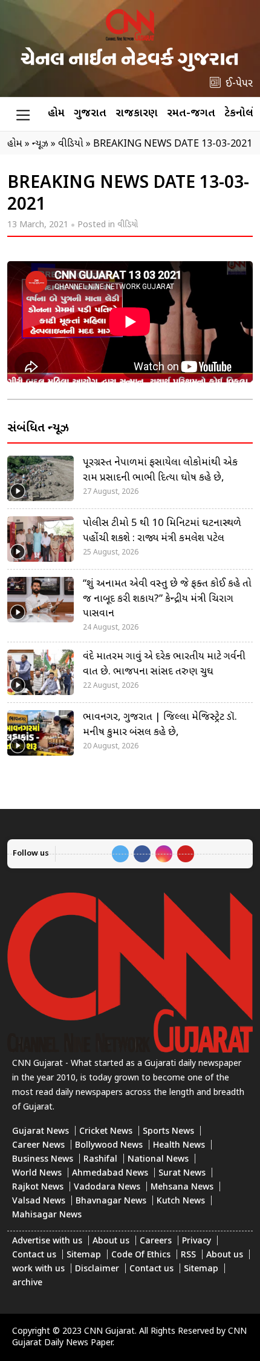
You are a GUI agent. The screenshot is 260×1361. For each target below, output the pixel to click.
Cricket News (105, 1131)
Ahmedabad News (110, 1173)
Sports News (168, 1131)
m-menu (23, 114)
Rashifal (100, 1159)
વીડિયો (127, 225)
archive (27, 1283)
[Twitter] (120, 853)
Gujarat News (40, 1131)
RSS (188, 1255)
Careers (156, 1241)
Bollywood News (109, 1145)
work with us (38, 1269)
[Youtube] (185, 853)
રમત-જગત (191, 114)
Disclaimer (97, 1269)
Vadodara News (107, 1187)
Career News (38, 1145)
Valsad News (38, 1201)
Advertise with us (47, 1241)
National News (158, 1159)
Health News (179, 1145)
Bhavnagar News (111, 1201)
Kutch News (181, 1201)
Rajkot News (37, 1187)
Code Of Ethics (141, 1255)
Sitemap (84, 1255)
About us (111, 1241)
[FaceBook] (142, 853)
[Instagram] (163, 853)
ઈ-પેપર (239, 84)
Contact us (34, 1255)
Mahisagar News (47, 1215)
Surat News (182, 1173)
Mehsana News (182, 1187)
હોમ (56, 114)
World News (37, 1173)
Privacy (196, 1241)
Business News (42, 1159)
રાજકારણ (136, 114)
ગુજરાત (90, 114)
